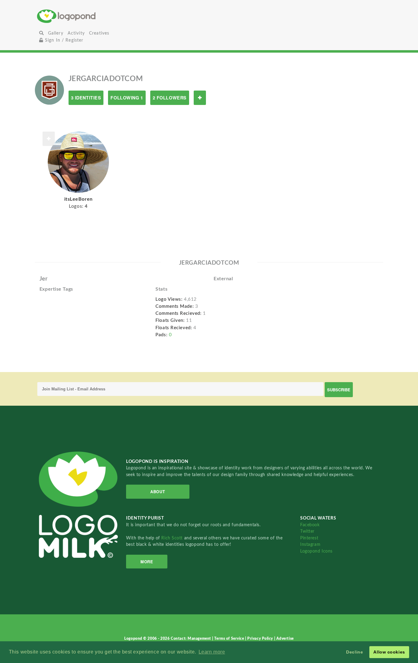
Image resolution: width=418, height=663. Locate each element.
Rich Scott (172, 538)
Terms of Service (229, 638)
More (146, 561)
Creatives (99, 33)
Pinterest (309, 538)
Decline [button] (354, 652)
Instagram (310, 544)
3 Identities (86, 98)
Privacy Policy (260, 638)
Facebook (309, 525)
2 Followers (170, 98)
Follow (200, 98)
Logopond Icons (316, 551)
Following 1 (126, 98)
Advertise (285, 638)
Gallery (55, 33)
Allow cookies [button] (389, 652)
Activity (76, 33)
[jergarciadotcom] (49, 90)
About (157, 491)
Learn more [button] (212, 651)
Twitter (307, 531)
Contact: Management (191, 638)
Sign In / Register (63, 40)
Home (94, 16)
